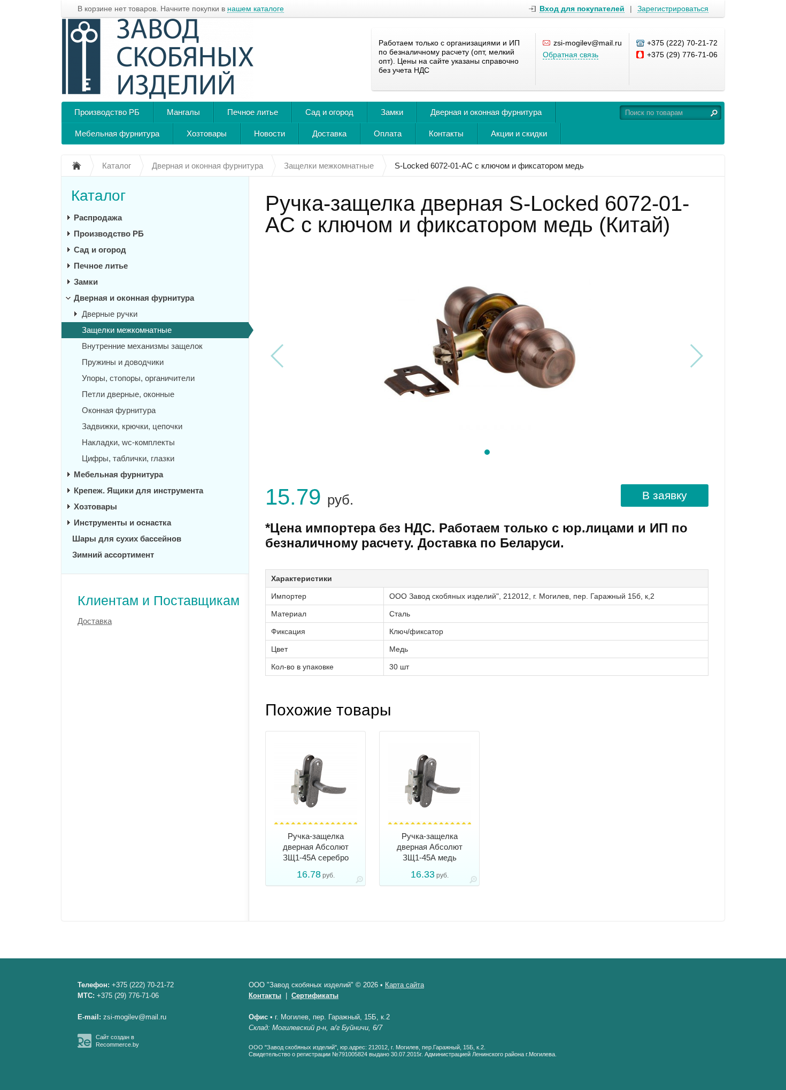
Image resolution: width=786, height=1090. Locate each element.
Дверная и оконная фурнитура (486, 112)
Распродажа (98, 217)
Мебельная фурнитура (117, 133)
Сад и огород (329, 112)
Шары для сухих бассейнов (126, 538)
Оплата (388, 133)
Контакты (446, 133)
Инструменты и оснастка (122, 522)
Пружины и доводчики (123, 362)
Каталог (98, 195)
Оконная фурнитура (119, 410)
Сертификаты (314, 996)
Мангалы (183, 112)
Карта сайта (404, 985)
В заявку (664, 495)
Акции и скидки (519, 133)
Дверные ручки (109, 313)
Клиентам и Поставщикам (159, 600)
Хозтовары (207, 133)
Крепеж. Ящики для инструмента (138, 490)
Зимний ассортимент (113, 554)
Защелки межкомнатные (127, 329)
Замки (392, 112)
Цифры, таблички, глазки (128, 458)
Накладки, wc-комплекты (128, 442)
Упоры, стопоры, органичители (138, 378)
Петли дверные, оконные (128, 394)
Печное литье (252, 112)
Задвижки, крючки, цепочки (132, 426)
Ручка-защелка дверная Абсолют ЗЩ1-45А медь (430, 847)
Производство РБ (107, 112)
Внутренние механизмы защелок (142, 345)
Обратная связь (570, 54)
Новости (269, 133)
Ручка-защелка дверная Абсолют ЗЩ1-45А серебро (316, 847)
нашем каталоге (255, 9)
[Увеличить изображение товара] (359, 882)
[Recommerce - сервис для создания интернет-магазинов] (84, 1045)
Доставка (329, 133)
